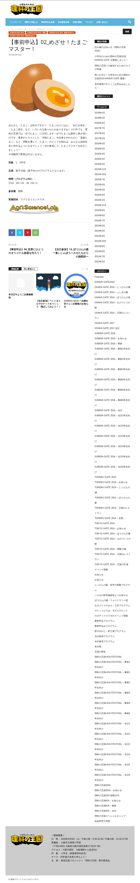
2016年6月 (100, 143)
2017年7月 (100, 128)
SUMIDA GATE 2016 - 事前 (36, 32)
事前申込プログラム (105, 621)
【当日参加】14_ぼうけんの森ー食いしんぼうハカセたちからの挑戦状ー (71, 252)
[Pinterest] (27, 232)
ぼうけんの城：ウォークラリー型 (111, 600)
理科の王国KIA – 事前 (105, 805)
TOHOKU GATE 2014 (105, 477)
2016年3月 (100, 159)
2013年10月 (100, 241)
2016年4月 (100, 154)
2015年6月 (100, 184)
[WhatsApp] (35, 232)
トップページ (15, 22)
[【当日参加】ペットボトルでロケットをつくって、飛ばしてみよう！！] (48, 286)
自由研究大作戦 (102, 821)
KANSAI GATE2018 (104, 282)
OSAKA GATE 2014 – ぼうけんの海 (112, 297)
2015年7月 (100, 179)
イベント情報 (101, 569)
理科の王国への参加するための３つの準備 (112, 67)
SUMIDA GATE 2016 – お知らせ (111, 338)
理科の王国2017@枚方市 (107, 795)
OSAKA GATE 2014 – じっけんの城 (112, 287)
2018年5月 (100, 118)
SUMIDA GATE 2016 (25, 29)
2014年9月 (100, 210)
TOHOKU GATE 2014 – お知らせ (111, 482)
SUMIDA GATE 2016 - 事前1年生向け (61, 32)
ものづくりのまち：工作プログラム (112, 605)
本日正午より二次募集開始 (21, 296)
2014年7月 (100, 220)
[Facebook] (12, 232)
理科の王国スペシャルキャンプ (110, 816)
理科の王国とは (31, 22)
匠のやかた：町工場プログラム (110, 631)
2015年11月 (100, 169)
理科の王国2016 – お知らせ (108, 790)
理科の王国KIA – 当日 (105, 811)
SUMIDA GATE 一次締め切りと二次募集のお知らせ (76, 303)
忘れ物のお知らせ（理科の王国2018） (110, 49)
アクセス (89, 22)
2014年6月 (100, 225)
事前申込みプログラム (106, 626)
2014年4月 (100, 236)
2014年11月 (100, 205)
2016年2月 (100, 164)
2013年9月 (100, 246)
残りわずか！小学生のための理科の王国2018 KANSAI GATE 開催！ (112, 77)
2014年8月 (100, 215)
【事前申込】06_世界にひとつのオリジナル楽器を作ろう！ (26, 251)
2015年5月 (100, 189)
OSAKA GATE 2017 (104, 323)
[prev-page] (83, 269)
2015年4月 (100, 195)
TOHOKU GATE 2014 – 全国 (109, 518)
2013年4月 (100, 261)
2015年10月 (100, 174)
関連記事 (15, 269)
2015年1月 (100, 200)
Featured (99, 277)
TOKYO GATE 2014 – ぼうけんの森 (112, 533)
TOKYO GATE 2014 (105, 523)
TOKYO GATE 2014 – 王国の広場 (111, 564)
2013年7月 (100, 256)
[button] (129, 22)
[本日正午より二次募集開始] (21, 283)
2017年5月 (100, 138)
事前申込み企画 (47, 22)
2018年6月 (100, 112)
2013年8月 (100, 251)
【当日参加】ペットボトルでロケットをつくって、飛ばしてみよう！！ (48, 303)
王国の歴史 (77, 22)
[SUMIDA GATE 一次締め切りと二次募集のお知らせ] (76, 286)
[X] (19, 232)
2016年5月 (100, 148)
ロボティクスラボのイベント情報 (111, 615)
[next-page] (87, 269)
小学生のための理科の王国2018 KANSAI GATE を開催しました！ (111, 58)
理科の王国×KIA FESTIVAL (108, 657)
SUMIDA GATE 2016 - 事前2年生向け (22, 36)
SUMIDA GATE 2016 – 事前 (108, 343)
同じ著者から (29, 269)
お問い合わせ (102, 22)
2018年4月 (100, 123)
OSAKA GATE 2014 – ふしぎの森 (111, 292)
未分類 (98, 646)
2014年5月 (100, 231)
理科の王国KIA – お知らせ (108, 800)
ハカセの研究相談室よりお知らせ (111, 595)
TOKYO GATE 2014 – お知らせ (110, 528)
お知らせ (99, 574)
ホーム (11, 29)
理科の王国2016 (102, 785)
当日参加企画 (63, 22)
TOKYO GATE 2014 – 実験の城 (110, 549)
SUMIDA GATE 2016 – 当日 (108, 410)
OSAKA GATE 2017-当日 (107, 328)
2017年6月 (100, 133)
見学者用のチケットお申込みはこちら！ (112, 86)
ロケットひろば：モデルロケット (111, 610)
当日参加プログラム (105, 636)
